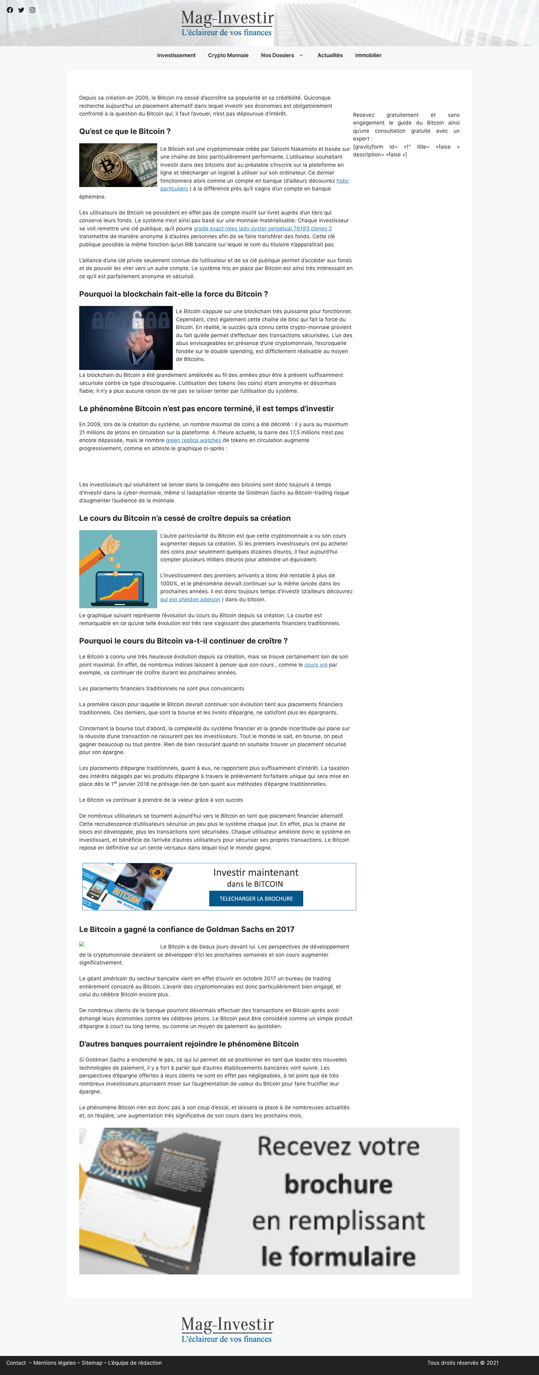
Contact (16, 1363)
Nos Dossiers (277, 55)
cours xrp (316, 665)
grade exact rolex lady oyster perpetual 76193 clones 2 (263, 228)
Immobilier (368, 55)
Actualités (330, 55)
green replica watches (193, 440)
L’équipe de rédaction (135, 1363)
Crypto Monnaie (228, 55)
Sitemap (92, 1363)
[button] (301, 56)
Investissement (176, 55)
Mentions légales (54, 1363)
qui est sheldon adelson (190, 599)
